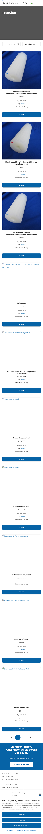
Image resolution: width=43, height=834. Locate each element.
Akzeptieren (21, 815)
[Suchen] (18, 44)
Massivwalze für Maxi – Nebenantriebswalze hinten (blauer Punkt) (21, 92)
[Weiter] (30, 737)
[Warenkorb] (26, 3)
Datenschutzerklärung (23, 830)
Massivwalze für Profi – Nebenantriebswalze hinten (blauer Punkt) (21, 233)
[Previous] (5, 737)
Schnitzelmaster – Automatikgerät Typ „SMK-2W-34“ (21, 372)
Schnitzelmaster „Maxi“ (21, 438)
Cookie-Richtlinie (11, 830)
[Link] (23, 2)
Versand (23, 104)
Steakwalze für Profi (21, 708)
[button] (40, 794)
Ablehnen (21, 820)
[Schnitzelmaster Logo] (10, 3)
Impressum (33, 830)
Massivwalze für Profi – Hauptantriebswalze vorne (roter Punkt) (21, 163)
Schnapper (21, 303)
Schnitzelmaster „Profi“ (21, 506)
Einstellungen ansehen (21, 825)
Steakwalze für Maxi (21, 639)
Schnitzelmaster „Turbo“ (21, 575)
